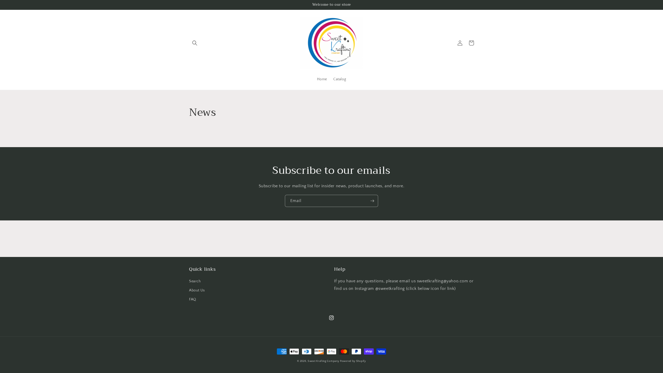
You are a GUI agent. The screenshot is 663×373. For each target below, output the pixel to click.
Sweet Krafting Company (323, 361)
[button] (194, 43)
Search (195, 281)
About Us (197, 290)
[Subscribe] (372, 201)
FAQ (192, 299)
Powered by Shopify (353, 361)
